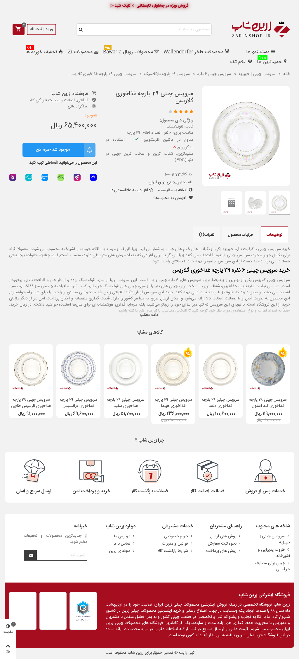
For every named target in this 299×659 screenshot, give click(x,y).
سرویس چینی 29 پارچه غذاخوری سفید (126, 403)
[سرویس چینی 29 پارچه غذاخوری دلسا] (220, 369)
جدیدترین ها (269, 61)
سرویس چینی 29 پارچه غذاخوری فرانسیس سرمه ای (78, 406)
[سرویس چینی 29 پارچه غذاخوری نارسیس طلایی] (31, 369)
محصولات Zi (80, 52)
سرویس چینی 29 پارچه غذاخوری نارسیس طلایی (31, 403)
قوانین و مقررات (175, 543)
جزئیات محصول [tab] (240, 234)
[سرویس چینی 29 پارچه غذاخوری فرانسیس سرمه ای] (78, 369)
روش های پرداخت (221, 551)
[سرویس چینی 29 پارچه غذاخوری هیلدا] (173, 369)
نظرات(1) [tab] (206, 234)
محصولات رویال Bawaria (128, 51)
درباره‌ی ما (122, 536)
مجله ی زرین (119, 551)
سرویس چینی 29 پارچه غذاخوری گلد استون (268, 403)
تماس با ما (122, 543)
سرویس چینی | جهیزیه (275, 539)
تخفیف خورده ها (41, 51)
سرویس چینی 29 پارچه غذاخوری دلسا (220, 403)
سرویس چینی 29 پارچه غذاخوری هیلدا (173, 403)
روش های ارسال (223, 536)
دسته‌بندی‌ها (258, 52)
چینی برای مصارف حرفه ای (272, 566)
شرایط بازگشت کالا (173, 551)
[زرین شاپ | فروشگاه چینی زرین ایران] (261, 29)
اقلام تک (238, 62)
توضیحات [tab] (274, 234)
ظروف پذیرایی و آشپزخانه (274, 552)
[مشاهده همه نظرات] (151, 112)
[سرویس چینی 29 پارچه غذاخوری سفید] (126, 369)
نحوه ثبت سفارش (222, 543)
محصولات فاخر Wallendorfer (193, 52)
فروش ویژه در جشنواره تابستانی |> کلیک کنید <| (149, 5)
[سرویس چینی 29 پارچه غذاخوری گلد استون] (268, 369)
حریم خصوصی (176, 536)
